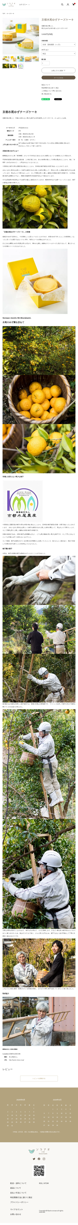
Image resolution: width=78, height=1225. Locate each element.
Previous (5, 36)
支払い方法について (18, 1192)
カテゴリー (23, 4)
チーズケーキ (10, 13)
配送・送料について (18, 1183)
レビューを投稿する (39, 1078)
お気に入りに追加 (57, 70)
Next (35, 36)
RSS (40, 1183)
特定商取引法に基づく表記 (50, 88)
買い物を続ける (46, 94)
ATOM (46, 1183)
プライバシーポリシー (19, 1202)
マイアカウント (16, 1209)
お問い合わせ (15, 1214)
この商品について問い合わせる (51, 91)
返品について (46, 85)
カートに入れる (58, 78)
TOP (4, 13)
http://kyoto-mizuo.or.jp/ (16, 1060)
